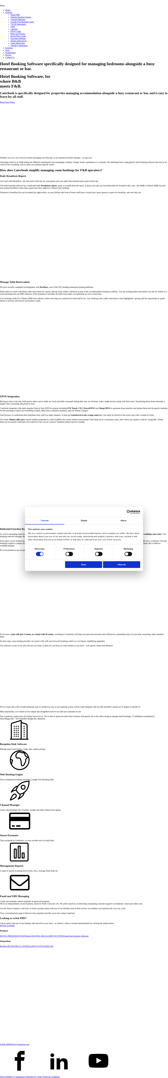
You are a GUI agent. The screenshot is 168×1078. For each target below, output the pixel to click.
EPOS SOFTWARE (40, 946)
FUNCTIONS (58, 936)
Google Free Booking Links (22, 22)
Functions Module (18, 38)
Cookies (27, 1077)
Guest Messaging (17, 43)
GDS (12, 27)
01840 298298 (6, 1044)
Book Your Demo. (7, 102)
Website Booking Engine (20, 17)
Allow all (121, 564)
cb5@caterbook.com (20, 1044)
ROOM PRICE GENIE (18, 946)
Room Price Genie (18, 36)
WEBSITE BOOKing (21, 936)
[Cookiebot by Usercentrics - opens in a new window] (128, 512)
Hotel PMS (15, 15)
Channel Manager (17, 19)
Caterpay (14, 29)
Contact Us (10, 57)
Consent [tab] (45, 520)
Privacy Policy (37, 1077)
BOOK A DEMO (7, 926)
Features (8, 12)
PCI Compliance (17, 1077)
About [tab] (123, 520)
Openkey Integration (19, 45)
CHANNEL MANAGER (41, 936)
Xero (7, 50)
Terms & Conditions (51, 1077)
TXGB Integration (18, 24)
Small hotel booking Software (76, 936)
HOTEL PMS (6, 936)
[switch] (69, 554)
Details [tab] (84, 520)
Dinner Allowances (18, 41)
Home (7, 10)
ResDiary (9, 48)
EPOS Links (15, 31)
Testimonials (10, 53)
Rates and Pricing (17, 34)
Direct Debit (5, 1077)
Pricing (8, 55)
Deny (83, 564)
